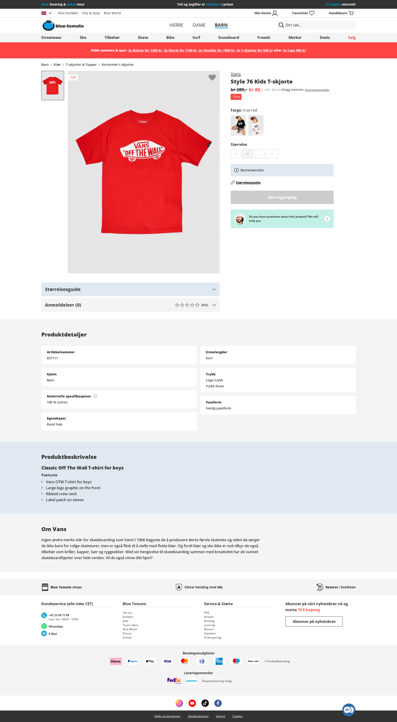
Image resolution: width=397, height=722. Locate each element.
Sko (83, 37)
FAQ (206, 613)
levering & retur (63, 4)
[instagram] (179, 703)
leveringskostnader (317, 90)
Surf (196, 37)
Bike (170, 37)
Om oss (127, 613)
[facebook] (218, 703)
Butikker (128, 617)
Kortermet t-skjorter (118, 64)
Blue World (112, 13)
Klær (57, 64)
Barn (221, 25)
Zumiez (127, 637)
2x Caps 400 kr (294, 50)
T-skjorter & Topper (81, 64)
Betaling (209, 621)
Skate (143, 37)
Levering (209, 625)
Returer (209, 629)
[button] (130, 289)
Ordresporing (212, 637)
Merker (295, 37)
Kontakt (209, 617)
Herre (176, 25)
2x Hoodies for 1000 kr (217, 50)
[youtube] (192, 703)
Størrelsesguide (248, 182)
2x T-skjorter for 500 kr (254, 50)
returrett (341, 4)
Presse (127, 633)
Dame (199, 25)
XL (274, 153)
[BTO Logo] (92, 25)
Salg (352, 37)
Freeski (263, 37)
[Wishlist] (216, 74)
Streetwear (51, 37)
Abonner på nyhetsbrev (314, 621)
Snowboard (228, 37)
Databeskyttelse (198, 716)
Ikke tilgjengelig (282, 197)
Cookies (238, 716)
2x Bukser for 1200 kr (145, 50)
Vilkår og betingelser (167, 716)
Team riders (130, 625)
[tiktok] (205, 703)
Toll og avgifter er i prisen (205, 4)
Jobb (125, 621)
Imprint (220, 716)
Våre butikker (68, 13)
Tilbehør (112, 37)
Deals (325, 37)
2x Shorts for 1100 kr (180, 50)
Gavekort (210, 633)
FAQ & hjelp (91, 13)
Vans (236, 74)
